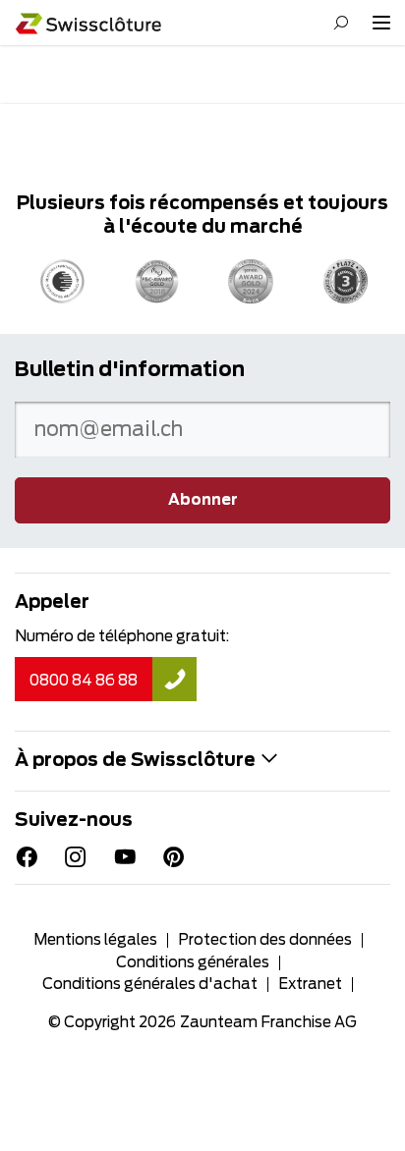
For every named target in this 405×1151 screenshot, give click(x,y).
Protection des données (265, 940)
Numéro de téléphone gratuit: (122, 637)
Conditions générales (192, 963)
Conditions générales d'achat (150, 984)
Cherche (341, 22)
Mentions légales (95, 940)
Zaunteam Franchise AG (268, 1022)
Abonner (203, 500)
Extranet (310, 984)
